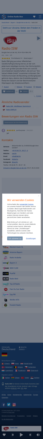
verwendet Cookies (26, 204)
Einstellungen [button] (31, 238)
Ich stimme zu (14, 238)
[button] (38, 195)
